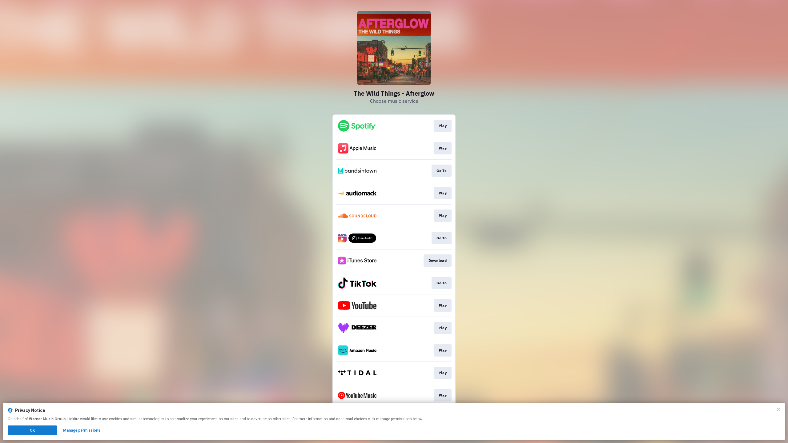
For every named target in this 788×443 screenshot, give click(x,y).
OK (32, 430)
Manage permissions (81, 430)
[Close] (778, 409)
